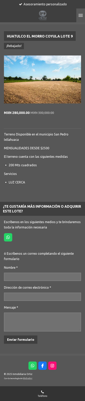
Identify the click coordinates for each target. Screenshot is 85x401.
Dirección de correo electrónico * (27, 287)
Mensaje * (11, 307)
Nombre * (11, 267)
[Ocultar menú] (80, 15)
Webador (27, 378)
